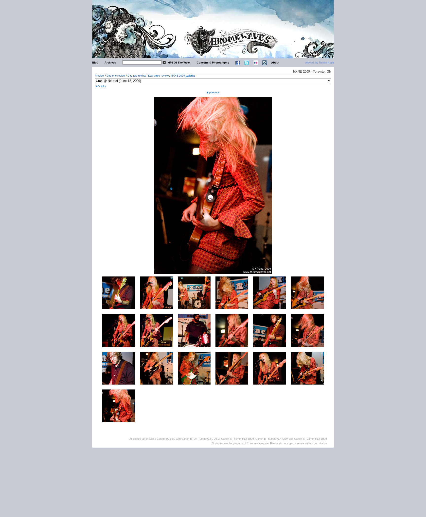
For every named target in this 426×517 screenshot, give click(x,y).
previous (214, 92)
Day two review (136, 75)
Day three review (158, 75)
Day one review (115, 75)
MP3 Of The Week (179, 62)
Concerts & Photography (213, 62)
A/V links (101, 86)
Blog (95, 62)
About (275, 62)
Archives (110, 62)
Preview (99, 75)
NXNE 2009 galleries (183, 75)
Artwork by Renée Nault (319, 62)
